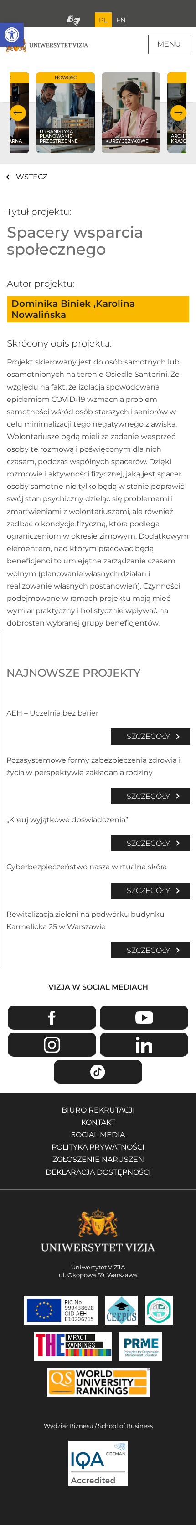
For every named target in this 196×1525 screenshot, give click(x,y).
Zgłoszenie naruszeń (98, 1159)
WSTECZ (31, 176)
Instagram (52, 1045)
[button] (12, 35)
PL (103, 20)
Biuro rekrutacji (98, 1110)
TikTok (98, 1072)
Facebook (52, 1018)
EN (120, 20)
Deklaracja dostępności (98, 1172)
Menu (169, 44)
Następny (178, 113)
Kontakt (98, 1122)
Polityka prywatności (98, 1147)
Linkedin (144, 1045)
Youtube (144, 1018)
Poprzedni (18, 113)
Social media (98, 1134)
